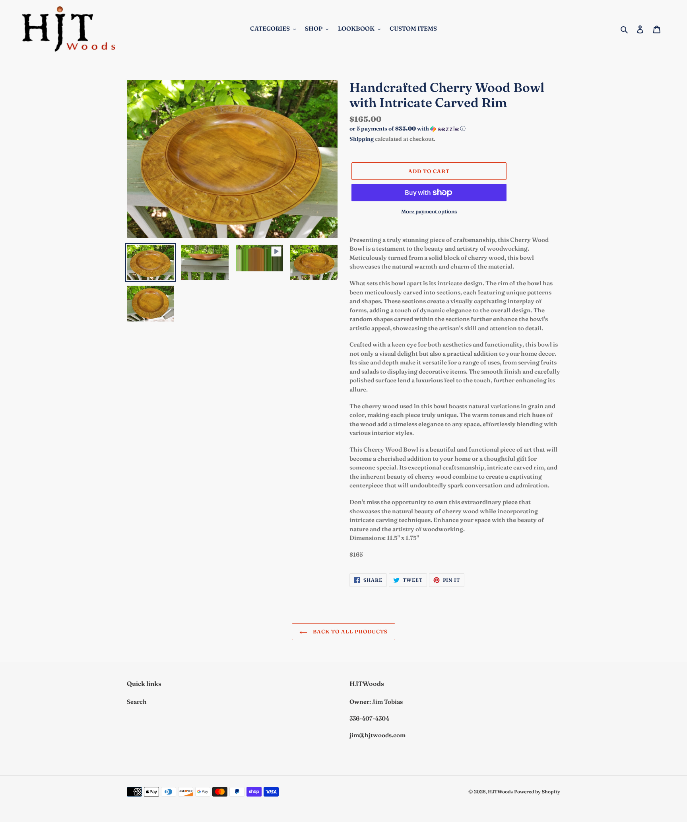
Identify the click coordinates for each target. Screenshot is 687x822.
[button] (407, 128)
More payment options (429, 211)
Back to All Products (349, 631)
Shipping (361, 138)
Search (137, 701)
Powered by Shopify (537, 792)
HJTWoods (500, 792)
